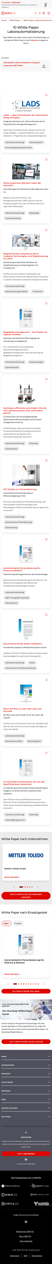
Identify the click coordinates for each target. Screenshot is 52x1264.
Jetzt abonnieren (26, 1153)
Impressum (14, 1255)
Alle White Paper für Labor (26, 991)
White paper (7, 1082)
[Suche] (35, 13)
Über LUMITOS (25, 1236)
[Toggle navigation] (49, 13)
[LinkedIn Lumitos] (26, 1221)
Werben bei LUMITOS (25, 1231)
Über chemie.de (26, 1241)
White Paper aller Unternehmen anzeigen (26, 895)
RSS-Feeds (6, 1117)
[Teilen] (39, 13)
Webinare (6, 1091)
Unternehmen (7, 1065)
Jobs (3, 1099)
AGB (25, 1255)
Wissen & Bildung (9, 1108)
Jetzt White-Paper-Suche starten (26, 1041)
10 (38, 984)
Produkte (5, 1074)
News (4, 1056)
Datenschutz (37, 1255)
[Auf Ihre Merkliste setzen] (46, 95)
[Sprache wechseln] (43, 13)
